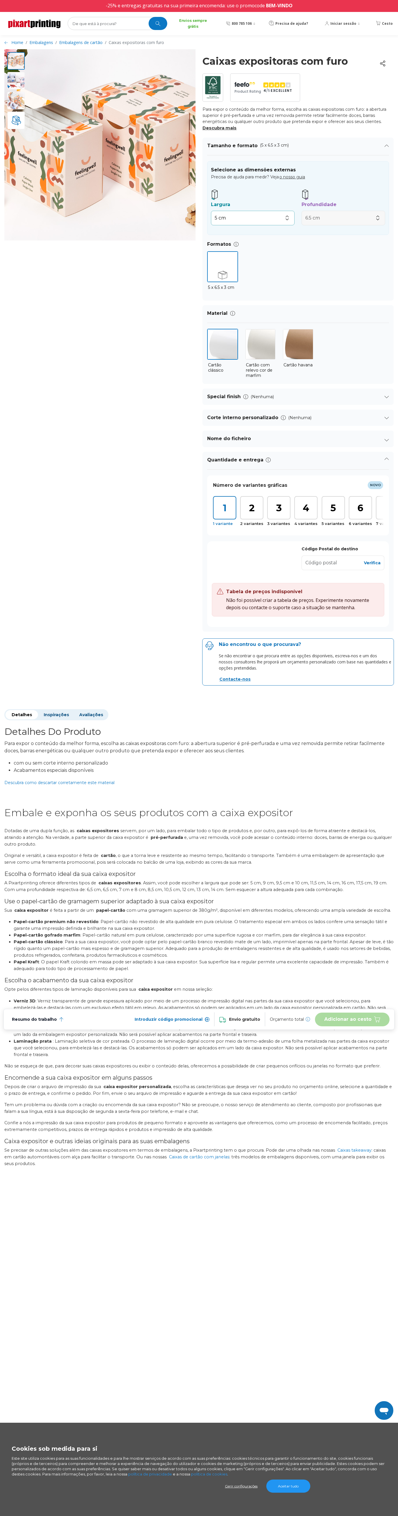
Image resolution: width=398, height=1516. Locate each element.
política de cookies (209, 1474)
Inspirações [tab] (56, 714)
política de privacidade (150, 1474)
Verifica (372, 562)
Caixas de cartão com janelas (199, 1157)
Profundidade (319, 204)
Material (217, 313)
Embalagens (41, 42)
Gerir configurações (241, 1486)
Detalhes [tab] (22, 714)
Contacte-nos (235, 679)
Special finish (224, 396)
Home (17, 42)
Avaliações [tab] (91, 714)
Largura (220, 204)
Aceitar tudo (288, 1486)
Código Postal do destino (330, 548)
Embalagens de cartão (81, 42)
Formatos (219, 244)
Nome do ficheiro (229, 438)
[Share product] (382, 63)
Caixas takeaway (354, 1150)
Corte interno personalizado (242, 417)
